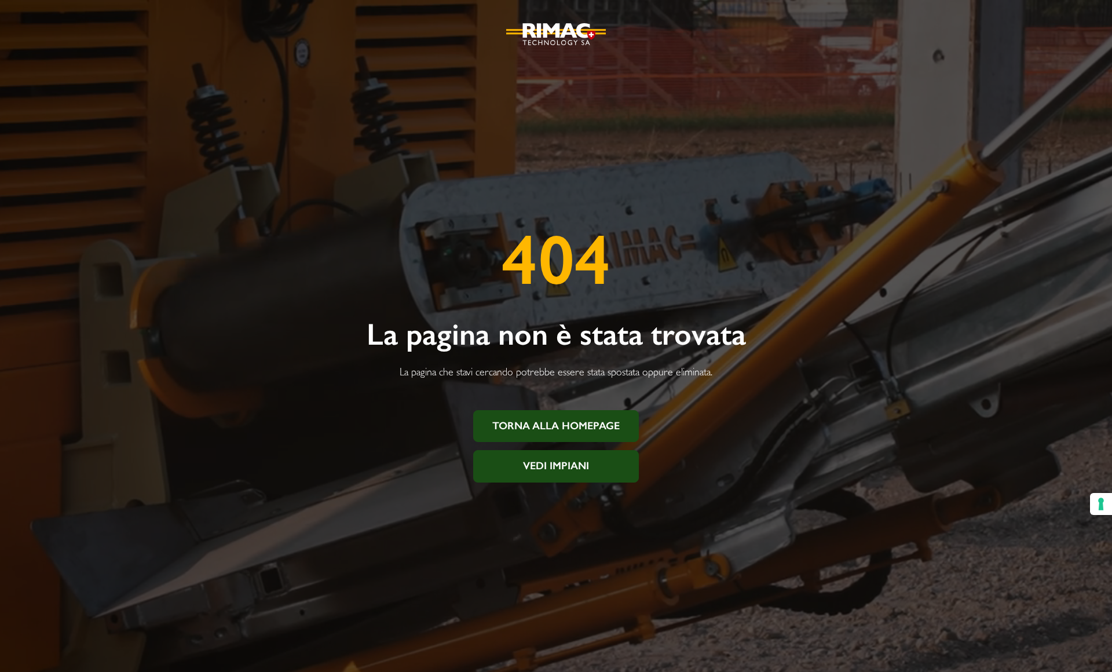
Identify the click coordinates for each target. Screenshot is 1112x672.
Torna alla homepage (556, 425)
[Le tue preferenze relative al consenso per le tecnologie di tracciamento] (1101, 504)
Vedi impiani (556, 465)
